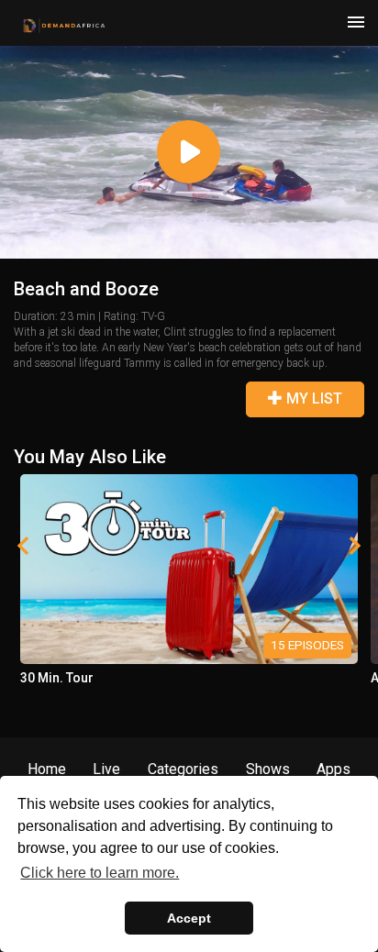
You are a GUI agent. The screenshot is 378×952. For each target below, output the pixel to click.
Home (47, 769)
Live (106, 769)
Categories (183, 769)
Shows (268, 769)
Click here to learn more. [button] (99, 872)
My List (312, 398)
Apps (333, 769)
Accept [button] (189, 918)
